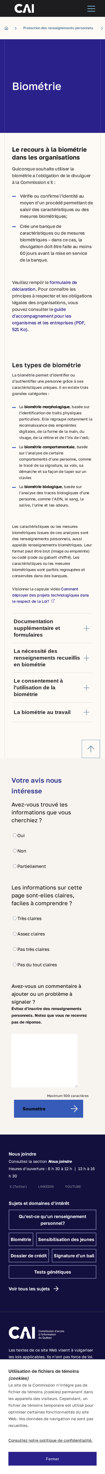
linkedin (46, 1186)
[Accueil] (7, 28)
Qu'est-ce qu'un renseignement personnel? (52, 1220)
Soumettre (34, 1109)
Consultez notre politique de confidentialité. (50, 1440)
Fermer (52, 1459)
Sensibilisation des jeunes (66, 1239)
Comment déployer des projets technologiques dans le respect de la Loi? (50, 595)
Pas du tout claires (37, 964)
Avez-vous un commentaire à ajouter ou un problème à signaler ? (46, 994)
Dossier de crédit (29, 1255)
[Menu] (91, 8)
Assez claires (31, 934)
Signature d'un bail (74, 1255)
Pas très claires (33, 949)
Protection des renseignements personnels (58, 28)
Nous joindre (22, 1154)
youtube (73, 1186)
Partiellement (31, 866)
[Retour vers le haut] (91, 749)
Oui (21, 835)
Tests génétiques (52, 1272)
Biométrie (21, 1239)
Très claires (29, 918)
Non (21, 851)
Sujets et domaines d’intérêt (39, 1203)
